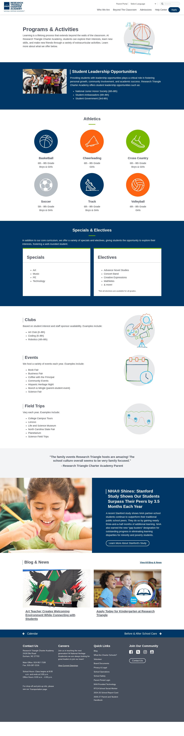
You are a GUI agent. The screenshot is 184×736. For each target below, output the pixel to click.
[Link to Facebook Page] (131, 652)
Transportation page (38, 689)
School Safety (99, 676)
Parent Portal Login (102, 680)
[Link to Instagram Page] (145, 652)
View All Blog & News (151, 562)
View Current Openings (68, 665)
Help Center (161, 9)
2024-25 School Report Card (106, 693)
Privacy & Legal (100, 667)
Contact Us (137, 660)
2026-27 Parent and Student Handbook (106, 698)
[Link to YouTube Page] (152, 652)
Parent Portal (121, 4)
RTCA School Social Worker (105, 688)
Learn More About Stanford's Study (127, 543)
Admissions (146, 9)
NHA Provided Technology (105, 684)
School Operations (102, 672)
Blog (96, 651)
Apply (174, 9)
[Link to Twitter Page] (138, 652)
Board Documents (101, 663)
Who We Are (103, 9)
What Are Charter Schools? (105, 655)
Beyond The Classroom (125, 9)
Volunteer (98, 659)
